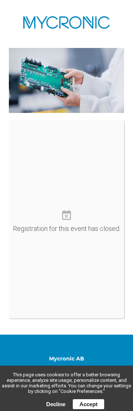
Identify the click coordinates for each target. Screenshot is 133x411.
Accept (88, 404)
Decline (55, 404)
